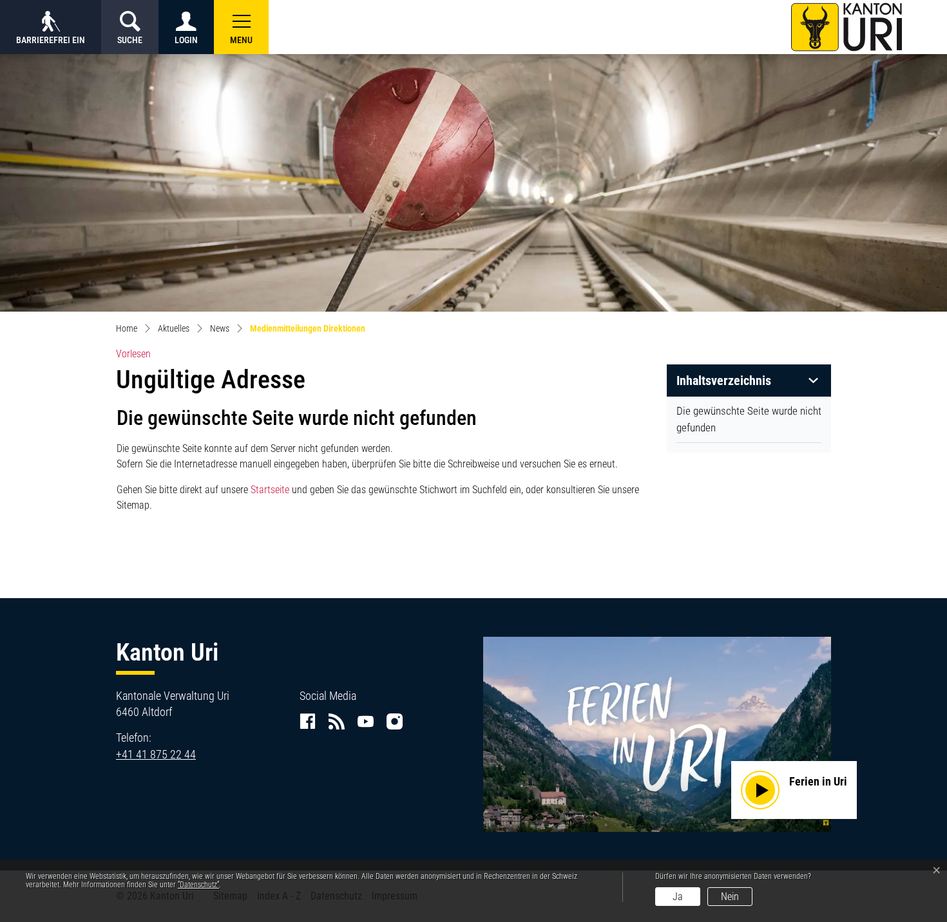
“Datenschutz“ (198, 884)
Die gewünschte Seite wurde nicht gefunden (748, 419)
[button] (241, 27)
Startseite (270, 490)
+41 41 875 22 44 (156, 754)
